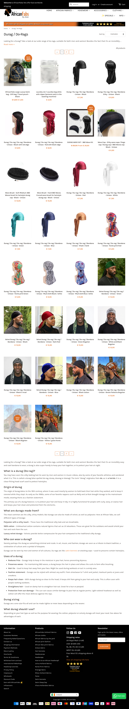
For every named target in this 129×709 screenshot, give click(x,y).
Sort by (101, 34)
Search (6, 688)
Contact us (8, 641)
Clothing (117, 10)
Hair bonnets (40, 651)
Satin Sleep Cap (41, 682)
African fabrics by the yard (45, 638)
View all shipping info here (77, 660)
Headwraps (39, 657)
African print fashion (43, 641)
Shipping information (12, 645)
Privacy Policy (9, 670)
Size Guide (8, 654)
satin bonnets (71, 551)
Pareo (37, 676)
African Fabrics (64, 10)
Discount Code (9, 679)
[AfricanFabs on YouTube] (79, 633)
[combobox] (79, 5)
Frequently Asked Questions (14, 638)
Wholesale (8, 676)
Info (121, 15)
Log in (94, 4)
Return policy (9, 651)
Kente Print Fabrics (42, 667)
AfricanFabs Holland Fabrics (45, 632)
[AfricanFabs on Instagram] (67, 633)
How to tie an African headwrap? (47, 660)
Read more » (9, 44)
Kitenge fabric (40, 670)
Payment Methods (10, 648)
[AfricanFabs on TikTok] (71, 633)
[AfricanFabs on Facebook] (75, 633)
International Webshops (13, 663)
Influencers (8, 685)
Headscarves (40, 654)
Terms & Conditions (11, 657)
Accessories (100, 10)
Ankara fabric (40, 648)
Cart (123, 4)
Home (49, 10)
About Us (7, 632)
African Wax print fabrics (44, 645)
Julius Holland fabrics (43, 663)
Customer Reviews (11, 635)
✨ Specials (108, 15)
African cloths (40, 635)
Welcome (7, 3)
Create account (107, 4)
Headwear (83, 10)
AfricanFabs (71, 699)
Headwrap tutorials (11, 667)
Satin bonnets (40, 679)
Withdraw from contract (13, 660)
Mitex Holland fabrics (43, 673)
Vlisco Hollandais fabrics (44, 685)
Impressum (8, 673)
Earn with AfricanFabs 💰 (13, 682)
